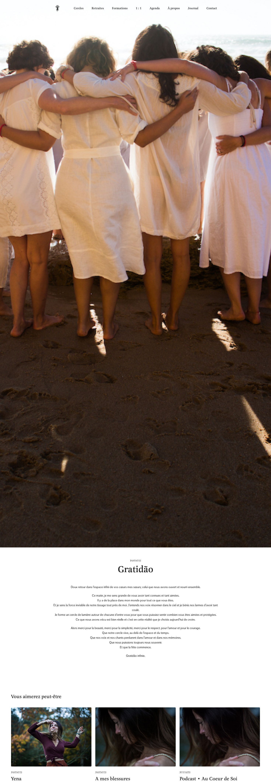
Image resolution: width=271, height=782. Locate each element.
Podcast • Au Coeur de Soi (208, 779)
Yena (16, 779)
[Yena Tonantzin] (57, 8)
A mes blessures (112, 779)
